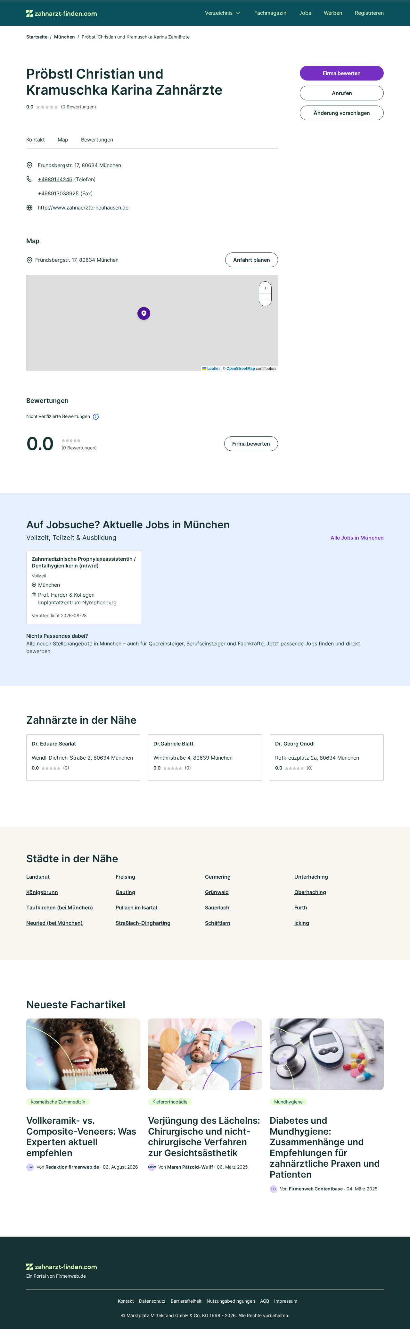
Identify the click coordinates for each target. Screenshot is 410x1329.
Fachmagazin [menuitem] (270, 13)
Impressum (285, 1301)
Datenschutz (152, 1301)
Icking (301, 923)
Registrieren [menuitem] (369, 13)
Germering (218, 876)
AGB (264, 1301)
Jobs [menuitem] (305, 13)
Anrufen (342, 93)
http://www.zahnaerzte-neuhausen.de (83, 207)
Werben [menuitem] (333, 13)
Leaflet (213, 368)
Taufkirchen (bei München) (59, 907)
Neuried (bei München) (54, 923)
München (64, 36)
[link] (84, 587)
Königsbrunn (42, 892)
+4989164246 (55, 179)
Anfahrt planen (251, 260)
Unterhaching (311, 876)
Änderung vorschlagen (342, 113)
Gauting (125, 892)
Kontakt (126, 1301)
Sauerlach (217, 907)
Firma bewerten (251, 443)
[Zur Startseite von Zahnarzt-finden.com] (61, 13)
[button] (143, 314)
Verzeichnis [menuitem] (219, 13)
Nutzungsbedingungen (231, 1301)
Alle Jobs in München (357, 537)
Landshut (38, 876)
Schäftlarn (217, 923)
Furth (300, 907)
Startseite (36, 36)
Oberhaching (310, 892)
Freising (125, 876)
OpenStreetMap (240, 368)
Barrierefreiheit (186, 1301)
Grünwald (217, 892)
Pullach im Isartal (136, 907)
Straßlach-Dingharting (143, 923)
